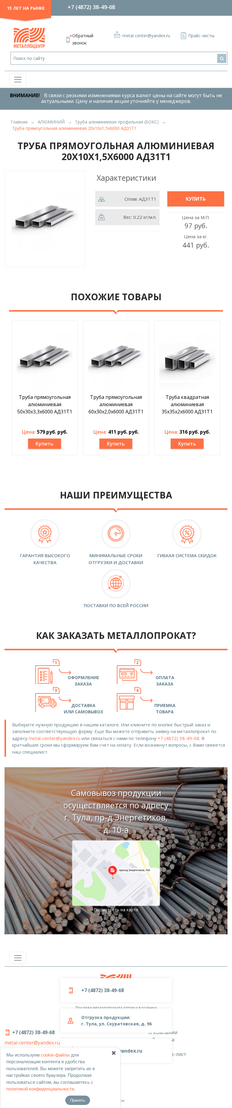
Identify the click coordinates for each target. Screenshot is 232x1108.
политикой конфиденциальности (40, 1088)
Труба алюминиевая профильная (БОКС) (117, 122)
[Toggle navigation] (17, 80)
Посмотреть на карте (116, 909)
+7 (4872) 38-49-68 (91, 7)
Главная (19, 122)
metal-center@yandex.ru (146, 35)
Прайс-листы (201, 35)
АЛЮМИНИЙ (51, 122)
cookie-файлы (55, 1054)
